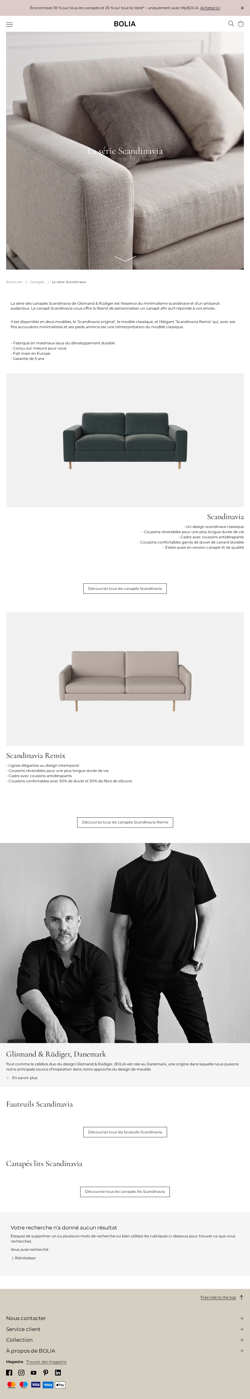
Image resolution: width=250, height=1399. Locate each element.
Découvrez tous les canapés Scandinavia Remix (125, 822)
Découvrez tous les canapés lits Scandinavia (125, 1191)
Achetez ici (210, 7)
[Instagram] (21, 1373)
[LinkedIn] (58, 1373)
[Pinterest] (46, 1373)
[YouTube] (33, 1372)
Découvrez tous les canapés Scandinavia (125, 588)
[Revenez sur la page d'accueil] (125, 24)
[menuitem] (10, 24)
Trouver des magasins (46, 1361)
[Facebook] (9, 1373)
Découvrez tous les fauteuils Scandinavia (125, 1132)
